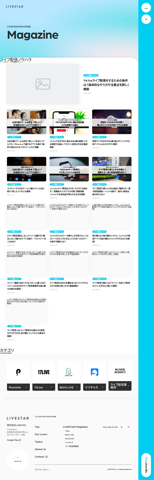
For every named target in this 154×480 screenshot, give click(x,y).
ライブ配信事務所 (72, 446)
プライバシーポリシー (42, 469)
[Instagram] (129, 427)
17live (67, 431)
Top (37, 426)
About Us (40, 449)
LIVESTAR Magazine (75, 426)
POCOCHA (69, 438)
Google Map (12, 440)
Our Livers (41, 434)
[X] (122, 427)
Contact (39, 456)
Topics (38, 441)
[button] (146, 7)
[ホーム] (0, 62)
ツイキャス (69, 442)
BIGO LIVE (69, 435)
